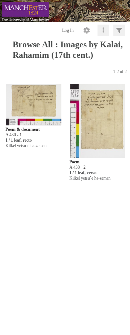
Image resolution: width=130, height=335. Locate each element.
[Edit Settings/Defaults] (86, 30)
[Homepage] (65, 11)
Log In (68, 30)
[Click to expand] (119, 30)
